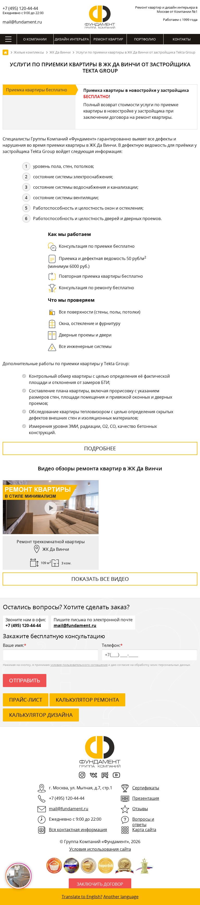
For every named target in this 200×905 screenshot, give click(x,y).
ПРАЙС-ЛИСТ (25, 699)
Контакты (182, 39)
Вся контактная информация (78, 829)
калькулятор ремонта (87, 699)
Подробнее (100, 448)
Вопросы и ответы (143, 821)
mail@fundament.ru (22, 22)
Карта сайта (144, 829)
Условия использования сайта (100, 849)
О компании (35, 39)
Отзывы (140, 809)
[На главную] (5, 52)
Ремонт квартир (108, 39)
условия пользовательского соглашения (79, 665)
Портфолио (145, 39)
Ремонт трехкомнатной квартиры (51, 542)
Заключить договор (100, 884)
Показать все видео (100, 578)
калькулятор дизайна (41, 714)
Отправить (24, 680)
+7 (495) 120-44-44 (20, 8)
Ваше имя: (14, 645)
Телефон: (112, 645)
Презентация (145, 798)
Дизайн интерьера (72, 39)
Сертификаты (145, 788)
